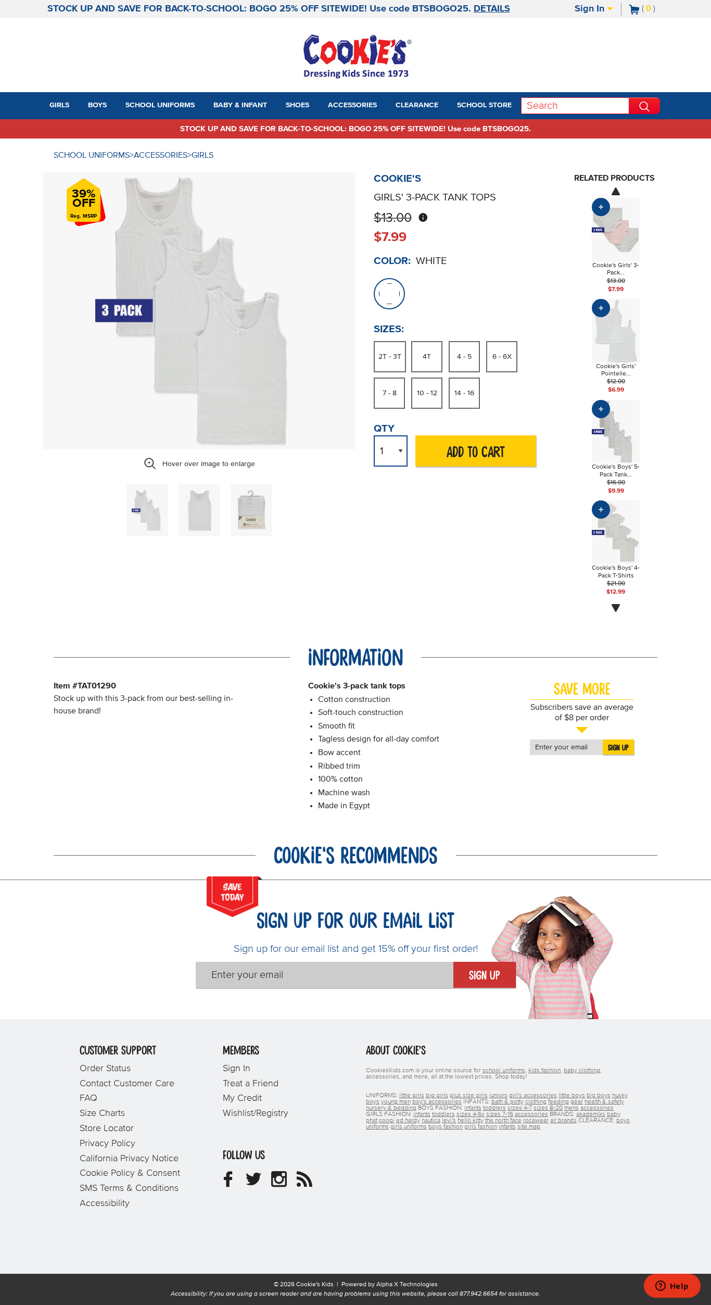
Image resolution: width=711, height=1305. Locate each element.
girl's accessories (533, 1096)
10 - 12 (427, 393)
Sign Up (618, 748)
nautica (431, 1121)
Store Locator (107, 1128)
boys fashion (445, 1127)
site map (528, 1127)
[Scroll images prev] (616, 191)
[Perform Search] (644, 105)
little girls (411, 1096)
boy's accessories (437, 1102)
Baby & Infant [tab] (240, 105)
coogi (387, 1121)
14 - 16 (464, 393)
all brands (563, 1121)
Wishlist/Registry (255, 1113)
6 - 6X (502, 356)
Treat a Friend (250, 1083)
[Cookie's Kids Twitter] (253, 1183)
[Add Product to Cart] (601, 207)
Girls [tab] (59, 105)
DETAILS (492, 9)
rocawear (536, 1121)
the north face (503, 1121)
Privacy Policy (107, 1143)
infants (472, 1108)
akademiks (590, 1114)
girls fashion (480, 1127)
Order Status (105, 1068)
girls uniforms (408, 1127)
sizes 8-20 (548, 1108)
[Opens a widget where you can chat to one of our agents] (672, 1287)
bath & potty (507, 1102)
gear (576, 1102)
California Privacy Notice (129, 1158)
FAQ (88, 1098)
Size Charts (102, 1113)
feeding (558, 1102)
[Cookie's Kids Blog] (304, 1183)
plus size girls (469, 1096)
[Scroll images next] (616, 608)
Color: (392, 261)
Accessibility (105, 1203)
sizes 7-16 (499, 1114)
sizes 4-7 (519, 1108)
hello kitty (471, 1121)
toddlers (494, 1108)
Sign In (591, 9)
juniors (498, 1096)
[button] (78, 105)
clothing (536, 1102)
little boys (571, 1096)
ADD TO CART (476, 452)
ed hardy (408, 1121)
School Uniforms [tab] (160, 105)
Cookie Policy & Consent (130, 1173)
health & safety (604, 1102)
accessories (597, 1108)
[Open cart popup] (659, 9)
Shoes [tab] (297, 105)
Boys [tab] (97, 105)
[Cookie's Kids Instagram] (279, 1183)
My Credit (242, 1098)
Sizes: (389, 329)
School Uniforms (92, 155)
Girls (202, 155)
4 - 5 (464, 356)
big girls (437, 1096)
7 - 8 (390, 393)
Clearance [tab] (417, 105)
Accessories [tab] (352, 105)
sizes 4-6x (470, 1114)
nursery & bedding (391, 1108)
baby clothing (582, 1071)
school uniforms (504, 1071)
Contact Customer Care (127, 1083)
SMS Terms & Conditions (129, 1188)
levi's (449, 1121)
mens (571, 1108)
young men (396, 1102)
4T (427, 356)
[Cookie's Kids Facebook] (228, 1183)
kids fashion (544, 1071)
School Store (484, 105)
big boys (599, 1096)
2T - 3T (389, 356)
